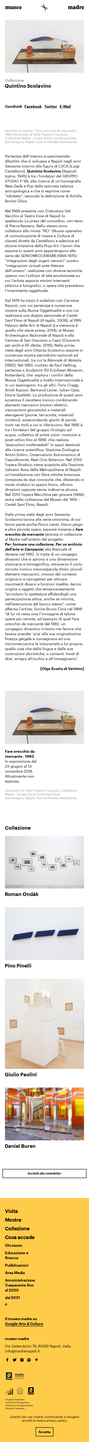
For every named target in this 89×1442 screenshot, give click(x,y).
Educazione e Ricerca (16, 1255)
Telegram (36, 1359)
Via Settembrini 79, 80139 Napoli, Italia (38, 1346)
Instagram (21, 1359)
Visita (11, 1211)
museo (13, 8)
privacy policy (56, 1420)
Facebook (33, 106)
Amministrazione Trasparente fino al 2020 (20, 1285)
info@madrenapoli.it (22, 1351)
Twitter (50, 106)
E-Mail (65, 106)
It (6, 1304)
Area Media (15, 1272)
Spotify (28, 1359)
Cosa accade (19, 1237)
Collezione (17, 1228)
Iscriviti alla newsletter (44, 1173)
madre (75, 8)
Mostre (13, 1220)
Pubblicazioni (16, 1265)
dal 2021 (12, 1297)
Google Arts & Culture (24, 1323)
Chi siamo (13, 1245)
